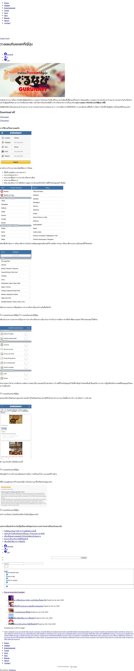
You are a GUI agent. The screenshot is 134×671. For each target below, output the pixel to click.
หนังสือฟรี (11, 635)
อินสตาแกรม (65, 637)
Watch (111, 635)
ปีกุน (109, 635)
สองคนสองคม (10, 633)
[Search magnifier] (6, 566)
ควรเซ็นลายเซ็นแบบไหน (31, 633)
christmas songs (22, 633)
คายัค (97, 637)
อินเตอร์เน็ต (127, 633)
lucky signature (7, 637)
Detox (34, 637)
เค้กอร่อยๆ (116, 631)
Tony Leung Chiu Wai (120, 633)
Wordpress (12, 670)
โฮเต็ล (37, 633)
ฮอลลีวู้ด (6, 631)
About (6, 20)
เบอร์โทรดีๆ (127, 635)
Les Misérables (93, 637)
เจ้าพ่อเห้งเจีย (21, 637)
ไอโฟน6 (69, 635)
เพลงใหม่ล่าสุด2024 (94, 635)
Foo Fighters (65, 635)
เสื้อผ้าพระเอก (49, 631)
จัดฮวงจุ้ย (23, 631)
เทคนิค (27, 631)
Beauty (7, 18)
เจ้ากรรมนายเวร (104, 635)
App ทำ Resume (37, 631)
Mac (113, 637)
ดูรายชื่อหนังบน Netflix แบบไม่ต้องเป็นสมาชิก (30, 600)
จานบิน (25, 637)
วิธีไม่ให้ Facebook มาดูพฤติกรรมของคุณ (28, 606)
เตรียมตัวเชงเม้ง (71, 637)
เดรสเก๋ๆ (97, 633)
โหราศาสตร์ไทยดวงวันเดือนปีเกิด (55, 635)
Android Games (18, 631)
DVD (73, 635)
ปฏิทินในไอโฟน (122, 635)
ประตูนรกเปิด (43, 631)
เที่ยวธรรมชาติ (111, 631)
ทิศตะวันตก (13, 637)
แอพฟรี (120, 631)
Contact (7, 23)
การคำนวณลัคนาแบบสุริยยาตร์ (83, 631)
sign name (92, 631)
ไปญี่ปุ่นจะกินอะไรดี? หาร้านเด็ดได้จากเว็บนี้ (20, 531)
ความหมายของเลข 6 (49, 633)
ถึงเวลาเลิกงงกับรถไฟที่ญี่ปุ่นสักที (16, 539)
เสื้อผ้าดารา (115, 635)
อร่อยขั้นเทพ (30, 637)
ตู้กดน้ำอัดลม (42, 633)
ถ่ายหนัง (106, 637)
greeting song (17, 639)
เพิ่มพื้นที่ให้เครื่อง (105, 633)
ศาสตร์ (60, 631)
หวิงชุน (120, 637)
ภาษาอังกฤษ (128, 637)
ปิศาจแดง (87, 637)
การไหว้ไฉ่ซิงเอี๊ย (69, 631)
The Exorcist (80, 633)
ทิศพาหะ (123, 631)
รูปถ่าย (105, 631)
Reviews (83, 637)
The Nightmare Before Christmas (51, 637)
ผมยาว (32, 635)
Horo (6, 13)
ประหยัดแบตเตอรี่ (68, 633)
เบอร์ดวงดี (6, 635)
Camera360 (59, 633)
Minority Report (16, 635)
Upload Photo (112, 633)
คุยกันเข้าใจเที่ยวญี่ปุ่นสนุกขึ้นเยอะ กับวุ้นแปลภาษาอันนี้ (24, 534)
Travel (6, 10)
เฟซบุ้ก (99, 635)
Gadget (7, 5)
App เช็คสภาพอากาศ (43, 635)
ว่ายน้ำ (5, 633)
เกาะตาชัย (116, 637)
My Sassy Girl (78, 637)
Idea (6, 15)
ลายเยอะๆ (38, 637)
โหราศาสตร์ (16, 633)
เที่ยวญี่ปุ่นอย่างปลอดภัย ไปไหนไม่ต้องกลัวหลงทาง (22, 536)
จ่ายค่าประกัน (102, 637)
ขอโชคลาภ (36, 635)
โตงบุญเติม (22, 635)
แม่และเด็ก (31, 631)
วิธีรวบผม (128, 631)
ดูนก (131, 635)
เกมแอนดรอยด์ (11, 631)
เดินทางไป (97, 631)
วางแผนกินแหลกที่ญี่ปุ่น (22, 612)
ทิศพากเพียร (85, 633)
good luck (60, 637)
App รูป (131, 633)
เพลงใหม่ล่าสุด (56, 631)
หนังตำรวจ (75, 633)
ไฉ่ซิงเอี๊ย (75, 631)
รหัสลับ (110, 637)
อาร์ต (55, 633)
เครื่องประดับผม (92, 633)
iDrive (100, 633)
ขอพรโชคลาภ (77, 635)
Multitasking (28, 635)
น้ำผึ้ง (17, 637)
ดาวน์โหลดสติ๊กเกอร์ (85, 635)
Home (6, 3)
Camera (63, 633)
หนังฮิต (63, 631)
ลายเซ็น (123, 637)
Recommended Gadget (14, 592)
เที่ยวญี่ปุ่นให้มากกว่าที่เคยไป (14, 541)
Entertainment (9, 8)
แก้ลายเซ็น (102, 631)
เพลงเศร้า (42, 637)
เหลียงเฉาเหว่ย (11, 639)
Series (131, 631)
